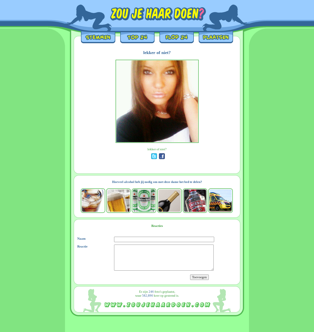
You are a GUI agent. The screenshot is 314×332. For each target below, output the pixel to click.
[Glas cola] (93, 200)
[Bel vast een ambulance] (220, 200)
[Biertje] (118, 200)
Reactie (82, 246)
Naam (81, 238)
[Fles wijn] (169, 200)
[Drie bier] (144, 200)
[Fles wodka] (195, 200)
